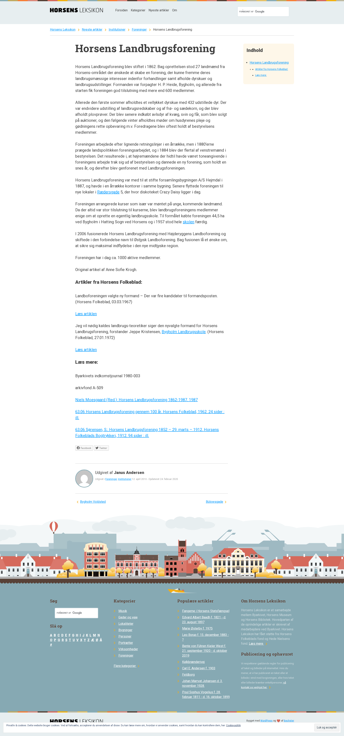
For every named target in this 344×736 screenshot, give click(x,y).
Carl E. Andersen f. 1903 (198, 668)
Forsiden (121, 10)
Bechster (289, 720)
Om (174, 10)
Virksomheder (128, 649)
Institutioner (117, 29)
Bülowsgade (214, 502)
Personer (124, 636)
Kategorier (138, 10)
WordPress (266, 720)
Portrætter (125, 643)
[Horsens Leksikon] (76, 11)
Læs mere (259, 643)
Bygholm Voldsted (93, 502)
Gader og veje (128, 617)
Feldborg (188, 675)
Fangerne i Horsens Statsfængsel (205, 611)
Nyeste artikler (159, 10)
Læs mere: (261, 75)
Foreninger (139, 29)
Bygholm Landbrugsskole (184, 331)
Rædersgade (108, 192)
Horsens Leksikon (62, 29)
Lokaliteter (125, 624)
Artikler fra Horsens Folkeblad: (271, 69)
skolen (188, 221)
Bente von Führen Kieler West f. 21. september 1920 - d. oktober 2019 (204, 650)
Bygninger (125, 630)
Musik (122, 611)
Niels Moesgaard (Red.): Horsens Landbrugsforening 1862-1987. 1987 (136, 399)
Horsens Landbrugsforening (269, 62)
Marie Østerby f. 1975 (197, 628)
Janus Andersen (129, 472)
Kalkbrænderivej (193, 662)
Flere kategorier (127, 666)
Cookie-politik (233, 725)
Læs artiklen (86, 313)
